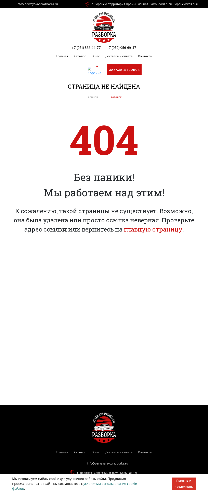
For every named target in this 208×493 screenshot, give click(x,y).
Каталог (80, 56)
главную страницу (153, 229)
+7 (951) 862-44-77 (86, 47)
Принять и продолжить (184, 484)
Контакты (145, 56)
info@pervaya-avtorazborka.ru (37, 4)
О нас (95, 56)
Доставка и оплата (118, 56)
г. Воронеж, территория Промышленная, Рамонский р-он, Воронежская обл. (145, 4)
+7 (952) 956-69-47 (121, 47)
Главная (62, 56)
